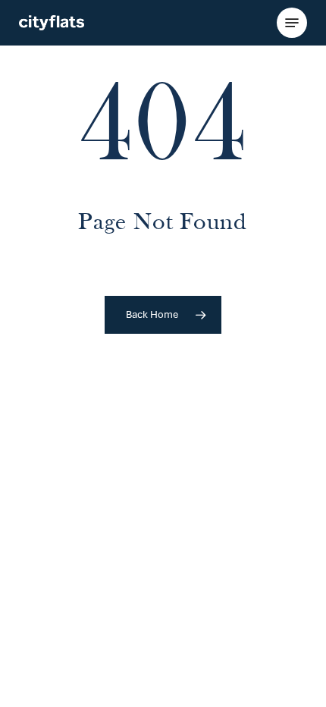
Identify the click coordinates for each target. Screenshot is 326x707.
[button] (292, 22)
